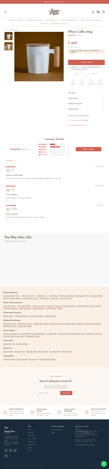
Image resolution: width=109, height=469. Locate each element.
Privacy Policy (31, 436)
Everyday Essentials (69, 20)
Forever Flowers (15, 20)
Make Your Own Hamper (91, 20)
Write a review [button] (88, 149)
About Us (30, 430)
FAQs (29, 451)
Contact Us (31, 433)
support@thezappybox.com (84, 431)
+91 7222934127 (85, 433)
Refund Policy (31, 442)
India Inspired (51, 20)
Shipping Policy (32, 445)
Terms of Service (32, 439)
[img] (11, 167)
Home (5, 30)
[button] (72, 35)
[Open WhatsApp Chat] (104, 464)
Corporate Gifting (59, 24)
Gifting (44, 24)
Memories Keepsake (34, 20)
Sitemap (30, 448)
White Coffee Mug (14, 30)
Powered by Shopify (54, 461)
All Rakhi (59, 308)
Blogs (53, 433)
